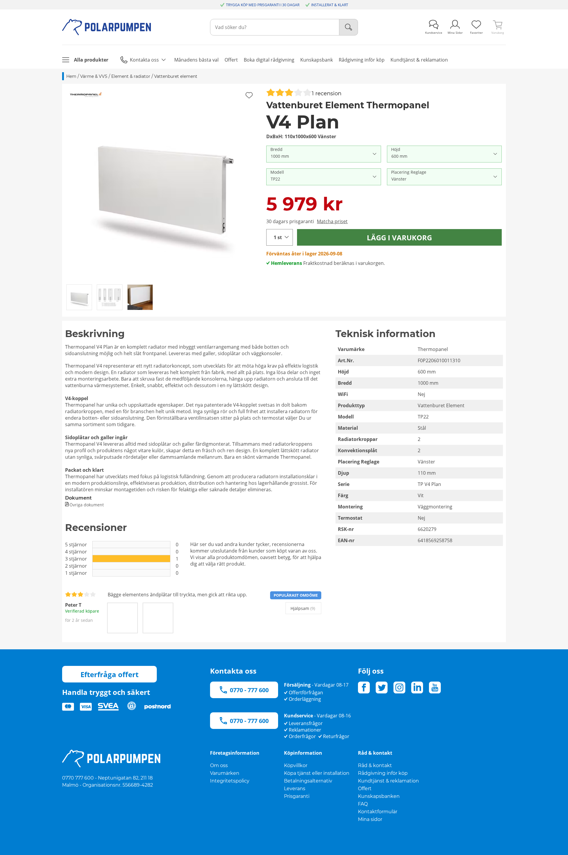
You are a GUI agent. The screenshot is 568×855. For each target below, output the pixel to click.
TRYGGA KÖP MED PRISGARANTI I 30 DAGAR (262, 4)
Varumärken (224, 773)
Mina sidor (370, 819)
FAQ (363, 804)
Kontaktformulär (377, 811)
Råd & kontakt (375, 765)
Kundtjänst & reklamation (388, 781)
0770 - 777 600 (249, 690)
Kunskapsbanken (379, 796)
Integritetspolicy (229, 781)
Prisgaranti (296, 796)
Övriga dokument (87, 505)
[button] (162, 184)
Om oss (219, 765)
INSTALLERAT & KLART (329, 4)
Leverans (294, 788)
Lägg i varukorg (399, 237)
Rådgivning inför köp (383, 773)
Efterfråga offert (109, 674)
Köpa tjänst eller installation (316, 773)
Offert (365, 788)
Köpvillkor (295, 765)
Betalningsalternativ (308, 781)
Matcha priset (332, 221)
